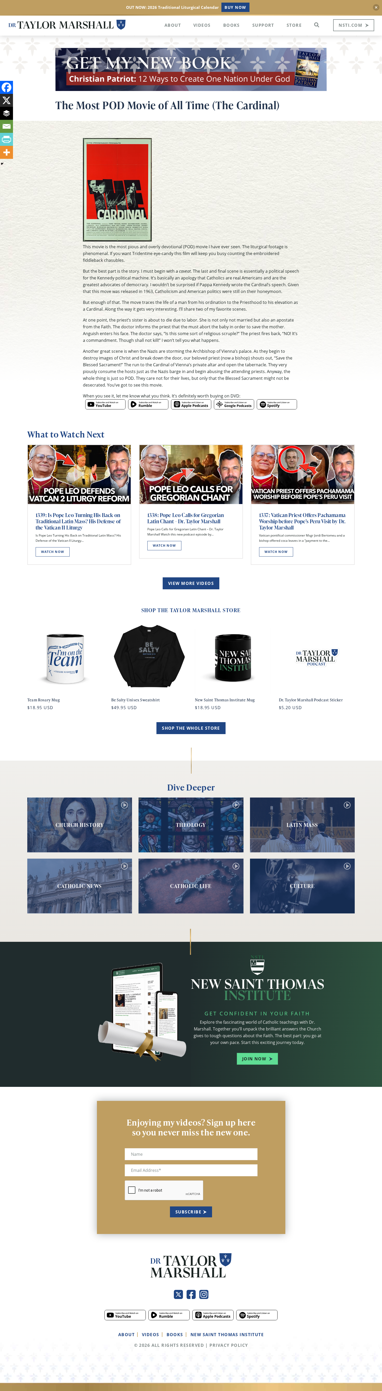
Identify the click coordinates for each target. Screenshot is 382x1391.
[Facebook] (6, 87)
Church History (80, 824)
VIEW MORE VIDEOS (191, 583)
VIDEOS (150, 1334)
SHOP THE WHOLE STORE (191, 728)
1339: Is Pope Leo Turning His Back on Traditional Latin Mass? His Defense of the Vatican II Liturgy (78, 521)
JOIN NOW (254, 1059)
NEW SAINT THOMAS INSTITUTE (227, 1334)
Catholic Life (191, 886)
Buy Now (235, 7)
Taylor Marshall (67, 25)
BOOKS (175, 1334)
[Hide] (2, 164)
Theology (191, 824)
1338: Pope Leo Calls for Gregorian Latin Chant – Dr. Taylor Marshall (185, 518)
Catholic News (79, 886)
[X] (6, 100)
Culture (302, 886)
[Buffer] (6, 113)
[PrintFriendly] (6, 139)
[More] (6, 152)
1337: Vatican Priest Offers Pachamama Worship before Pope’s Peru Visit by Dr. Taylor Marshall (302, 521)
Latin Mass (302, 824)
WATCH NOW (52, 552)
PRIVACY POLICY (228, 1345)
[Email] (6, 126)
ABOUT (126, 1334)
